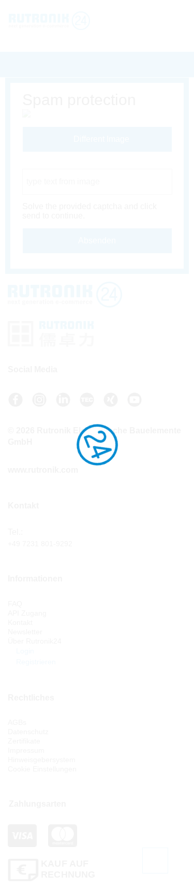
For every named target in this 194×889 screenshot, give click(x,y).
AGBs (17, 722)
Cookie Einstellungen (42, 769)
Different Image (100, 139)
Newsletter (25, 632)
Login (24, 651)
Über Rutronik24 (35, 641)
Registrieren (35, 662)
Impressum (26, 750)
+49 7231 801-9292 (40, 544)
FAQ (15, 604)
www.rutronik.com (43, 469)
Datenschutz (28, 731)
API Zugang (27, 613)
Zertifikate (24, 741)
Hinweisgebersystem (42, 759)
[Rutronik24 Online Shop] (57, 21)
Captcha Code (49, 163)
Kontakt (20, 622)
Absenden (97, 240)
